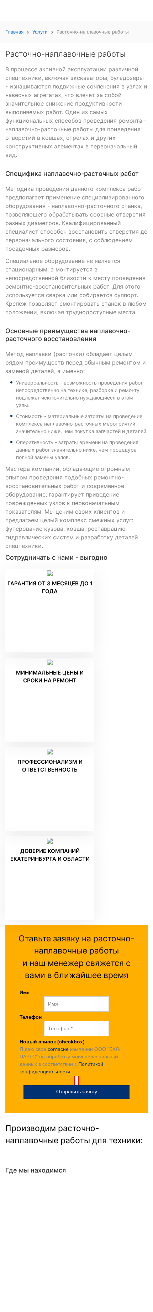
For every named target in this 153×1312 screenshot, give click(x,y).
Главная (14, 32)
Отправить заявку (76, 1091)
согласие (58, 1049)
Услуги (40, 32)
